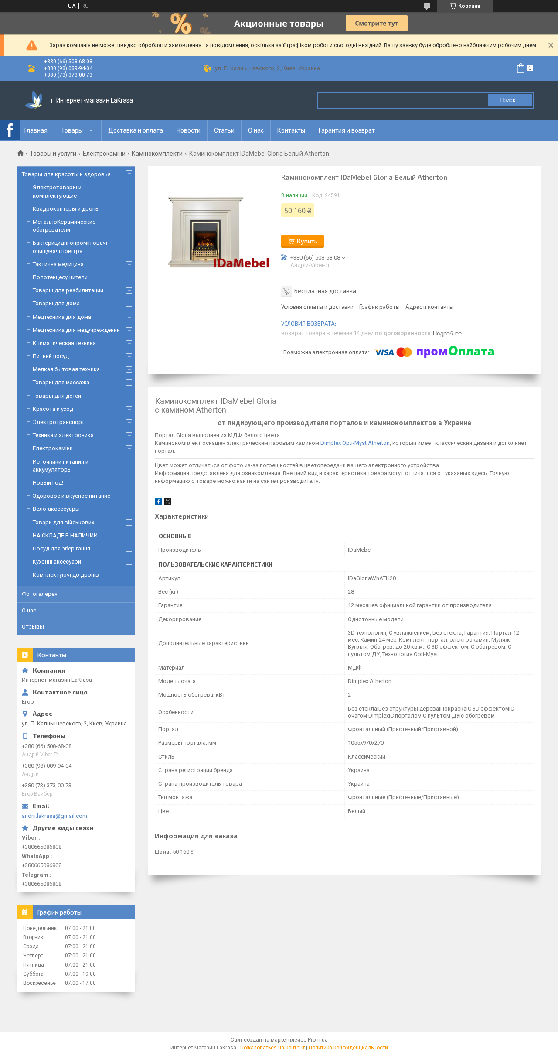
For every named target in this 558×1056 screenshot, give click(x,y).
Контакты (291, 130)
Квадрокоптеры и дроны (66, 208)
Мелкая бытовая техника (66, 369)
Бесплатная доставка (325, 290)
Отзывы (33, 626)
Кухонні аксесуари (57, 561)
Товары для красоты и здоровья (66, 174)
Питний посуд (51, 356)
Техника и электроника (63, 435)
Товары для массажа (61, 382)
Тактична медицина (58, 264)
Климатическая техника (64, 343)
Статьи (224, 130)
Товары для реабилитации (68, 290)
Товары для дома (56, 303)
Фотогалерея (40, 594)
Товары (72, 130)
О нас (256, 130)
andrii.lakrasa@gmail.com (54, 816)
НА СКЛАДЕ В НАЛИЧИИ (65, 535)
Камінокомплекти (157, 153)
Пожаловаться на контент (272, 1048)
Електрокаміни (104, 153)
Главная (36, 130)
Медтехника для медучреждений (76, 330)
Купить (307, 241)
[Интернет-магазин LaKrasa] (35, 100)
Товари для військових (63, 522)
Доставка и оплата (135, 130)
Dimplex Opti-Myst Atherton (355, 443)
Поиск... (510, 100)
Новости (189, 130)
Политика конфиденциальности (348, 1048)
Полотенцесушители (60, 277)
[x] (167, 503)
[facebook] (158, 503)
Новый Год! (48, 482)
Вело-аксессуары (56, 509)
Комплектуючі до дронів (66, 574)
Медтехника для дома (62, 317)
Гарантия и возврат (347, 130)
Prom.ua (318, 1040)
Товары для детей (57, 396)
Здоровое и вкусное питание (71, 495)
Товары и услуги (53, 153)
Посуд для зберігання (61, 548)
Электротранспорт (59, 422)
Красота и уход (53, 409)
